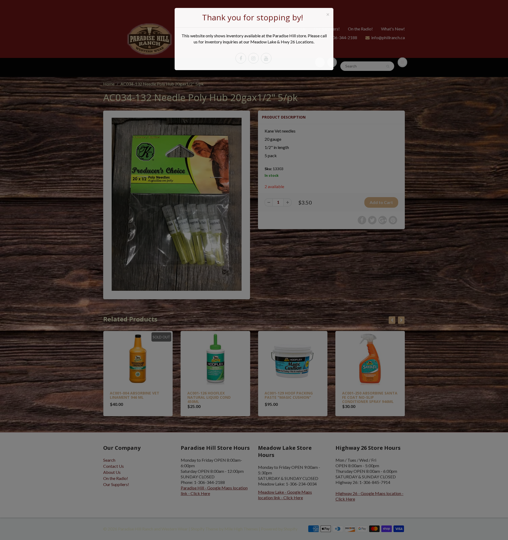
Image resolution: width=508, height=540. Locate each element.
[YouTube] (266, 58)
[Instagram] (253, 58)
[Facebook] (240, 58)
